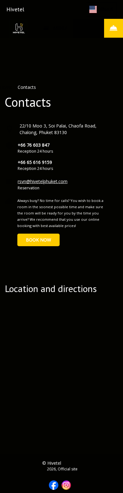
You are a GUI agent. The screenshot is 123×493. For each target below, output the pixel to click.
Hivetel (15, 9)
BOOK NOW (38, 240)
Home (7, 87)
